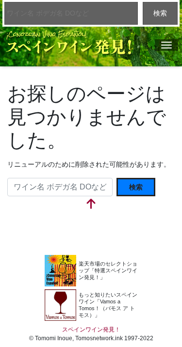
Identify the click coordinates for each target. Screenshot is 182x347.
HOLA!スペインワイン (93, 305)
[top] (91, 204)
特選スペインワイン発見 (93, 270)
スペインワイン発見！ (69, 42)
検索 (160, 13)
